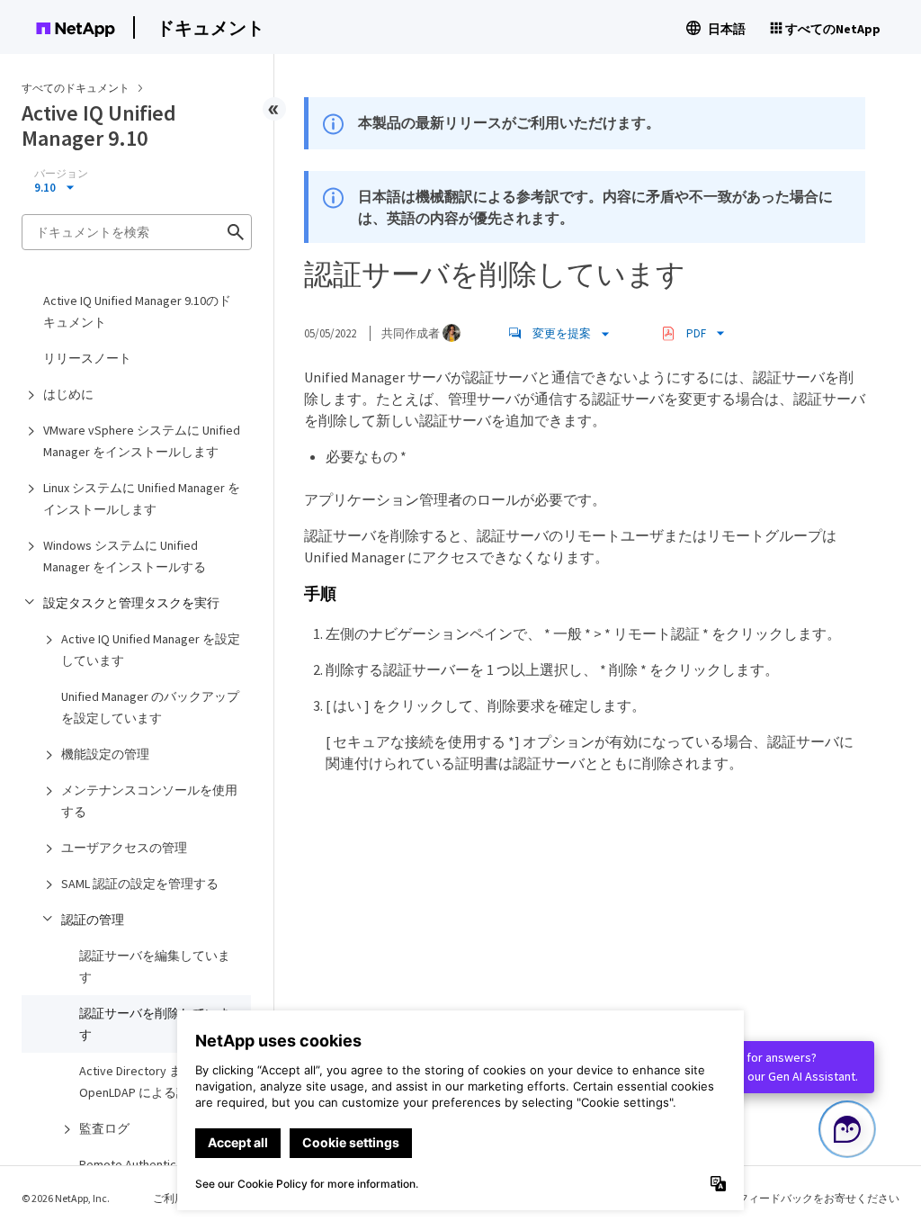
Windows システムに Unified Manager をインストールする (124, 556)
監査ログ (104, 1128)
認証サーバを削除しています (154, 1024)
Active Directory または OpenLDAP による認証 (143, 1081)
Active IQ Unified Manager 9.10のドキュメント (137, 311)
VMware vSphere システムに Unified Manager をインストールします (141, 441)
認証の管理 (92, 919)
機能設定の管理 (105, 754)
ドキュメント (210, 27)
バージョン (61, 173)
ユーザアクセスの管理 (124, 847)
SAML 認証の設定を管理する (140, 883)
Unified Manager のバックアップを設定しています (150, 707)
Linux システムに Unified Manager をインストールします (141, 498)
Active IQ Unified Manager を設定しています (150, 650)
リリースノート (87, 358)
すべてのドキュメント (76, 87)
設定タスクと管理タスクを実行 (131, 603)
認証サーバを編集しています (154, 966)
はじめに (68, 394)
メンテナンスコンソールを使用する (149, 801)
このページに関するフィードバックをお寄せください (769, 1198)
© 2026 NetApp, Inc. (66, 1198)
